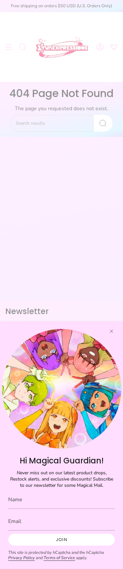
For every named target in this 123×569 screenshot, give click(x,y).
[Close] (111, 331)
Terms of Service (59, 558)
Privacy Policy (21, 558)
